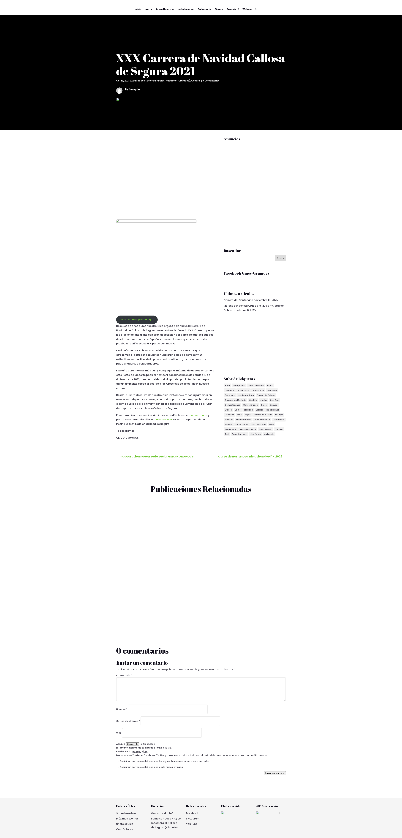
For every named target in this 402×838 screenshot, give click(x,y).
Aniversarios (243, 390)
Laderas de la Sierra (263, 414)
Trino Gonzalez (239, 434)
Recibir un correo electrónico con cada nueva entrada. (151, 767)
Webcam (247, 9)
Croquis (231, 9)
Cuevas (273, 405)
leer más (124, 524)
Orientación (278, 419)
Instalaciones (186, 9)
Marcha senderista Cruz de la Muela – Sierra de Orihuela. (158, 549)
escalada (248, 409)
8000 (227, 385)
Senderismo (230, 429)
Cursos (228, 409)
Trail (227, 434)
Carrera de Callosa (266, 395)
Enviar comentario (275, 773)
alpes (270, 385)
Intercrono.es (198, 415)
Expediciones (272, 409)
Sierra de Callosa (248, 429)
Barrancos (230, 395)
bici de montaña (246, 395)
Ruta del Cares (259, 424)
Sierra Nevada (265, 429)
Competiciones (232, 405)
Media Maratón (243, 419)
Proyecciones (242, 424)
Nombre (121, 709)
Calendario (204, 9)
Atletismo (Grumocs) (178, 80)
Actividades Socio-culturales (148, 80)
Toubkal (279, 429)
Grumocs (229, 414)
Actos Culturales (256, 385)
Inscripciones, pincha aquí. (137, 319)
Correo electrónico (128, 721)
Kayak (247, 414)
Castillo (253, 400)
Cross (264, 405)
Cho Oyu (274, 400)
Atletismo (272, 390)
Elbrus (238, 409)
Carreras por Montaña (235, 400)
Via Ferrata (269, 434)
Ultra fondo (255, 434)
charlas (263, 400)
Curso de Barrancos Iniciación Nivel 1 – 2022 (148, 588)
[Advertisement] (247, 190)
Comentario (124, 675)
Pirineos (228, 424)
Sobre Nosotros (164, 9)
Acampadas (239, 385)
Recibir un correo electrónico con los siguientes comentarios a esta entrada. (164, 761)
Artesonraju (258, 390)
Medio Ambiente (262, 419)
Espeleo (259, 409)
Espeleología (155, 593)
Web (118, 732)
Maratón (229, 419)
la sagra (279, 414)
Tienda (219, 9)
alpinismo (229, 390)
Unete (148, 9)
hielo (239, 414)
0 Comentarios (211, 80)
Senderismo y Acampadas (195, 555)
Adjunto (121, 744)
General (196, 80)
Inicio (138, 9)
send (271, 424)
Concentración (250, 405)
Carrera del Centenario (238, 300)
